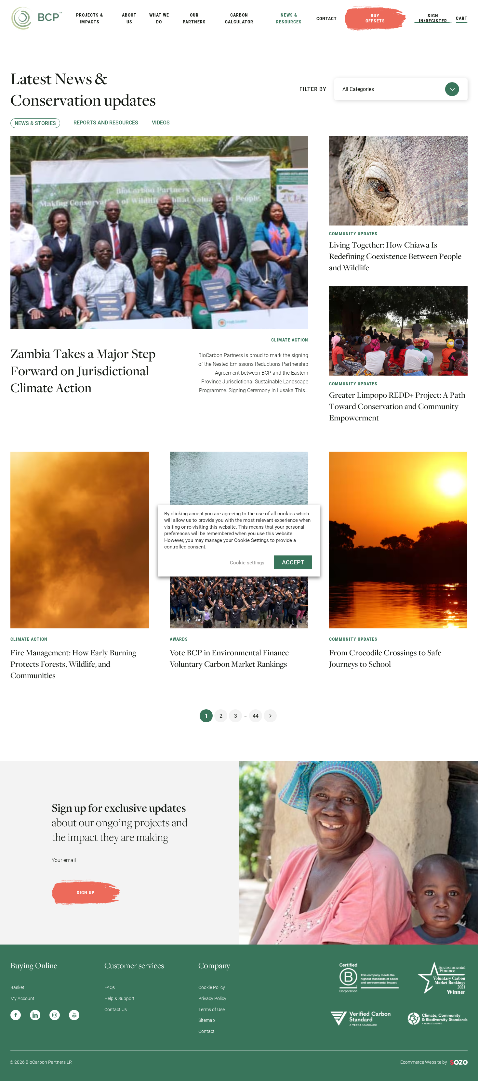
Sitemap (206, 1020)
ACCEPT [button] (293, 562)
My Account (22, 998)
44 (256, 715)
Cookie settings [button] (247, 563)
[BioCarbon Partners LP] (36, 17)
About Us (129, 18)
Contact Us (115, 1009)
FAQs (109, 987)
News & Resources (289, 18)
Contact (326, 18)
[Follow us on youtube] (74, 1015)
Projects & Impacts (89, 18)
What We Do (159, 18)
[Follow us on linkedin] (35, 1015)
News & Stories (35, 123)
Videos (161, 122)
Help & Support (119, 998)
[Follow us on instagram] (54, 1015)
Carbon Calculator (239, 18)
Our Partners (194, 18)
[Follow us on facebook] (15, 1015)
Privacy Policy (212, 998)
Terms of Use (211, 1009)
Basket (17, 987)
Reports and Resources (105, 122)
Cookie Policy (211, 987)
